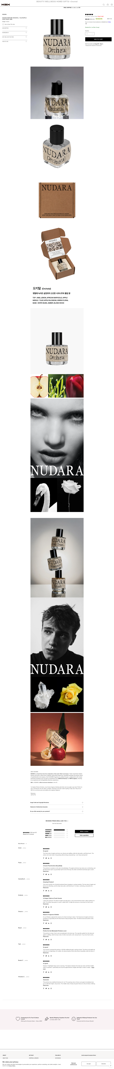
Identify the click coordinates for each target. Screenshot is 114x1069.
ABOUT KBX (5, 1058)
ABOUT (4, 1055)
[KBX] (6, 4)
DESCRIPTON (5, 28)
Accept (89, 1063)
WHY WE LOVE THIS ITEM (8, 37)
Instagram (58, 1058)
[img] (109, 19)
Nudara (4, 14)
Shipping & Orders (34, 1058)
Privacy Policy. (11, 1065)
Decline (104, 1063)
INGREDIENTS (5, 32)
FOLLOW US (58, 1055)
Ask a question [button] (84, 835)
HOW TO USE (5, 41)
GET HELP (31, 1055)
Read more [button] (46, 871)
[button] (103, 4)
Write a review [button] (84, 831)
